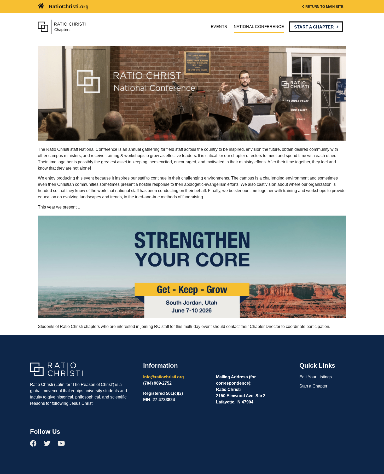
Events (219, 26)
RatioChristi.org (69, 6)
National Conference (259, 26)
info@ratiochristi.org (163, 377)
